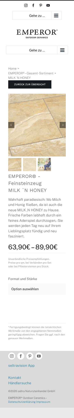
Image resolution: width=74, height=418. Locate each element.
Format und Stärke (22, 279)
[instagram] (11, 356)
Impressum (43, 401)
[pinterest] (29, 356)
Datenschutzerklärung (22, 401)
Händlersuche (19, 383)
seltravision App (21, 365)
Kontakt (14, 378)
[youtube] (38, 356)
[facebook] (20, 356)
